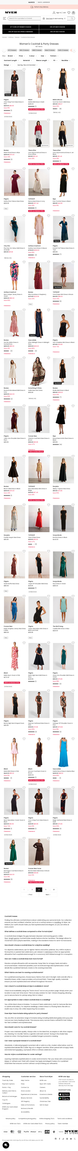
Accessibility (25, 1112)
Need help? (6, 1145)
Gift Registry (25, 1101)
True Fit (5, 1100)
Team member (63, 1124)
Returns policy (10, 1119)
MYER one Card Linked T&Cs (32, 1124)
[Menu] (4, 18)
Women (4, 37)
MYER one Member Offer (36, 109)
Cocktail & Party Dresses (28, 37)
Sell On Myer (44, 1105)
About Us (43, 1091)
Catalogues (6, 1103)
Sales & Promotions (28, 1105)
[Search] (72, 18)
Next (74, 50)
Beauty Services (26, 1098)
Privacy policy (50, 1124)
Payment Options (8, 1084)
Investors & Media (46, 1094)
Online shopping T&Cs (46, 1119)
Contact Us (25, 1087)
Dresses (17, 37)
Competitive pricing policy (27, 1119)
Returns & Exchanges (9, 1096)
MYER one (43, 1080)
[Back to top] (73, 1146)
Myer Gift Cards (45, 1084)
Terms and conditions (64, 1119)
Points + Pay (6, 1087)
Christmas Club (45, 1101)
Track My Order (7, 1080)
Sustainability (44, 1098)
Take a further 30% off (36, 451)
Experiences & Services (29, 1094)
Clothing (10, 37)
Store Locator (25, 1091)
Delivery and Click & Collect (9, 1092)
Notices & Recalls (27, 1108)
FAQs (23, 1084)
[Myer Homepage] (11, 14)
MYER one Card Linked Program (10, 1108)
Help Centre (25, 1080)
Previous (4, 50)
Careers (42, 1087)
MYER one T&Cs (15, 1124)
